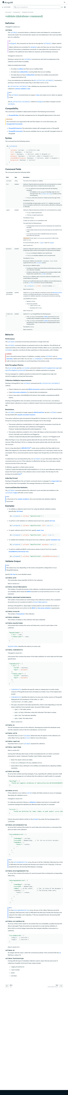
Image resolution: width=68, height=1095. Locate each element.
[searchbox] (36, 7)
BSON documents (57, 292)
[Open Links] (64, 2)
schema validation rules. (22, 88)
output (15, 492)
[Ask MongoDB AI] (62, 7)
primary (59, 358)
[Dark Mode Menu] (65, 7)
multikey (20, 69)
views (37, 95)
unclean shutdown (23, 499)
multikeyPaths (23, 72)
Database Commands (27, 12)
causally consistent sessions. (26, 414)
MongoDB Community (16, 131)
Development (16, 12)
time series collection (44, 608)
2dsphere (33, 802)
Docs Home (8, 12)
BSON (29, 591)
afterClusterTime (39, 412)
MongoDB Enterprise (15, 128)
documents (20, 614)
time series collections (20, 392)
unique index (55, 481)
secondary (9, 358)
